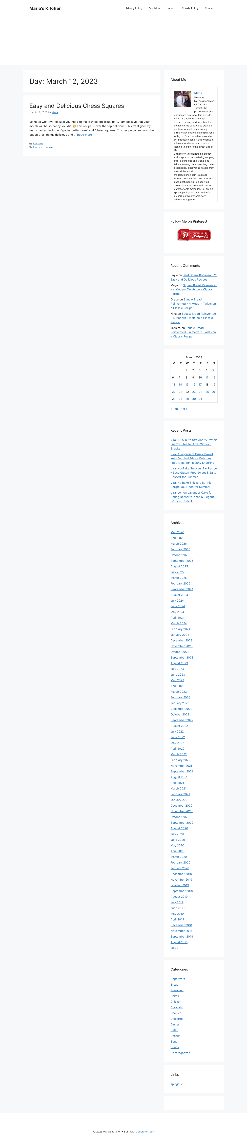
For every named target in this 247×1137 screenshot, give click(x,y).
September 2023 (182, 657)
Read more (84, 134)
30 (194, 398)
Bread (175, 984)
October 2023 (180, 651)
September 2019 (182, 891)
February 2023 (180, 697)
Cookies (176, 1013)
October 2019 (180, 885)
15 (187, 384)
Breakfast (177, 990)
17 (200, 384)
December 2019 (181, 874)
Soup (174, 1041)
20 (174, 391)
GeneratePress (145, 1131)
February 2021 (180, 794)
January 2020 (180, 868)
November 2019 (181, 879)
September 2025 (182, 560)
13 (173, 384)
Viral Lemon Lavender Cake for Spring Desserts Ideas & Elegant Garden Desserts (192, 497)
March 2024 (179, 623)
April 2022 (177, 748)
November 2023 (182, 646)
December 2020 (181, 805)
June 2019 (178, 908)
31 (200, 398)
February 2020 (180, 862)
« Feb (174, 408)
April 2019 (177, 919)
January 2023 (180, 703)
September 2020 (182, 822)
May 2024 (177, 612)
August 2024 (179, 595)
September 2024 (182, 589)
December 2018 (181, 925)
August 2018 (179, 942)
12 (213, 377)
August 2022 (179, 726)
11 (206, 377)
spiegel (175, 1084)
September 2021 (182, 771)
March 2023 (179, 691)
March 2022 (179, 754)
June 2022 (178, 737)
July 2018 (177, 948)
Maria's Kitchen (45, 8)
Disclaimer (155, 8)
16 (193, 384)
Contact (209, 8)
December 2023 (181, 640)
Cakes (175, 996)
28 (180, 398)
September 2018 (182, 936)
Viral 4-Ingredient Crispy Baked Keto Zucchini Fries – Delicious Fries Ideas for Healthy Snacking (192, 458)
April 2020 (177, 851)
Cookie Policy (190, 8)
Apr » (184, 408)
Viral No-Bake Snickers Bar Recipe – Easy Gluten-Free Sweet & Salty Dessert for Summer (194, 473)
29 (187, 398)
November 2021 (181, 765)
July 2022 (177, 731)
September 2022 (182, 720)
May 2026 (177, 532)
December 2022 (181, 708)
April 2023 (177, 686)
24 (200, 391)
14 (180, 384)
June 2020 (178, 839)
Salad (174, 1030)
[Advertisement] (123, 41)
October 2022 (180, 714)
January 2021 (180, 800)
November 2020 (182, 811)
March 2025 (179, 577)
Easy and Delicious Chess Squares (76, 105)
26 (214, 391)
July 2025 (177, 572)
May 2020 (177, 845)
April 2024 (177, 617)
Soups (175, 1047)
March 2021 (178, 788)
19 (213, 384)
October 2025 (180, 555)
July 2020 (177, 834)
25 (207, 391)
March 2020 (179, 856)
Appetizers (178, 979)
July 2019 (177, 902)
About (171, 8)
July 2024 (177, 600)
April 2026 (177, 538)
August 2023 (179, 663)
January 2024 (180, 634)
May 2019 (177, 913)
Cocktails (177, 1007)
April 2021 (177, 782)
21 (180, 391)
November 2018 (181, 931)
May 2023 (177, 680)
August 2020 (179, 828)
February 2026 (180, 549)
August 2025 (179, 566)
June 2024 (178, 606)
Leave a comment (43, 147)
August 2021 (179, 777)
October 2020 (180, 817)
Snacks (175, 1036)
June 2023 (178, 674)
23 (194, 391)
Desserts (38, 143)
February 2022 (180, 760)
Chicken (176, 1001)
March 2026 (179, 543)
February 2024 (180, 629)
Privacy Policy (134, 8)
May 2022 (177, 743)
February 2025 (180, 583)
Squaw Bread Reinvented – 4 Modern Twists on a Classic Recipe (194, 289)
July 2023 (177, 669)
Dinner (175, 1024)
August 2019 (179, 896)
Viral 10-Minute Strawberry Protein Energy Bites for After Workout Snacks (194, 444)
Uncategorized (180, 1053)
